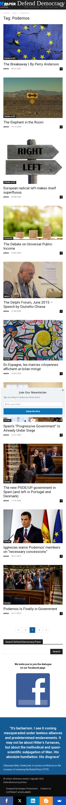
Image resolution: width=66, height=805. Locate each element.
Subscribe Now (33, 411)
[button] (33, 392)
